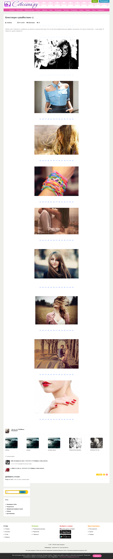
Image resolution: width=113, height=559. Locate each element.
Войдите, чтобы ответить (41, 461)
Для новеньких (11, 513)
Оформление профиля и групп (15, 509)
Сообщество (101, 10)
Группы (91, 531)
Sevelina (9, 22)
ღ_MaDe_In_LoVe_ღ (16, 468)
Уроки (51, 10)
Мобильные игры (29, 10)
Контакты (7, 531)
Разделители (10, 506)
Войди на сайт (9, 479)
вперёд (28, 450)
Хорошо (97, 556)
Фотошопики (58, 10)
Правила (7, 537)
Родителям (36, 531)
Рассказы (66, 10)
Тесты (93, 10)
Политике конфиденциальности (70, 556)
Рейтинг (9, 511)
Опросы (88, 10)
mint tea (7, 450)
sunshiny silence (52, 450)
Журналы (44, 10)
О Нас (6, 534)
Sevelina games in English (68, 529)
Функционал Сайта (12, 504)
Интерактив (74, 10)
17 (39, 22)
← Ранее (99, 474)
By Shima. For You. (95, 450)
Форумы (91, 534)
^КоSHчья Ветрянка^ (17, 430)
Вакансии (36, 534)
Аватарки (11, 10)
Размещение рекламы (39, 529)
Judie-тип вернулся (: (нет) (17, 461)
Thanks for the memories (75, 450)
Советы (81, 10)
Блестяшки (20, 10)
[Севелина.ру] (21, 8)
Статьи (38, 10)
